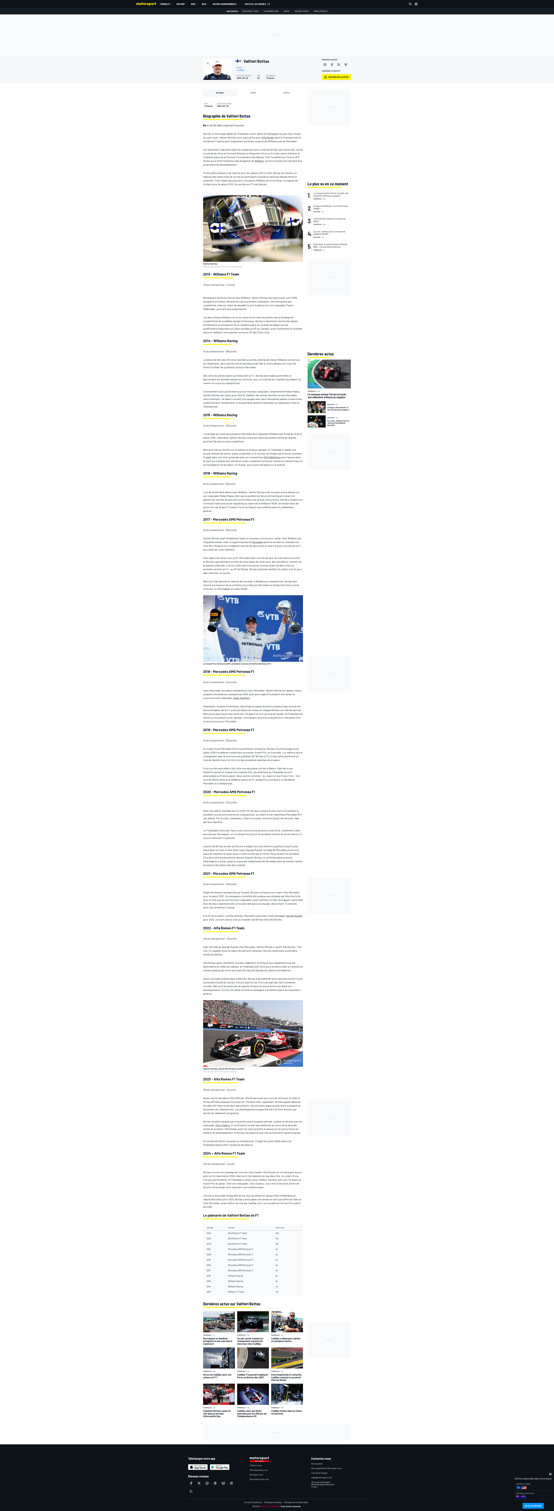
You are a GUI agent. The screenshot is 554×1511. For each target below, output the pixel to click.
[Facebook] (332, 65)
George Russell (294, 915)
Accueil (220, 92)
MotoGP (181, 4)
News (253, 92)
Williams (259, 160)
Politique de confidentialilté (296, 1502)
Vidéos (287, 11)
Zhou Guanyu (222, 1125)
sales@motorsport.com (321, 1477)
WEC (204, 4)
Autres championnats (224, 4)
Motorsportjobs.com (259, 1470)
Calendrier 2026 (271, 11)
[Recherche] (410, 4)
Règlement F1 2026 (250, 11)
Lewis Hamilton (241, 698)
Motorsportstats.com (259, 1479)
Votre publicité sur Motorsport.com (326, 1468)
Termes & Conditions (253, 1502)
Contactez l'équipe (319, 1473)
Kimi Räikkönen (272, 457)
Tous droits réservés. (290, 1506)
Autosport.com (256, 1474)
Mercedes (257, 542)
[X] (339, 65)
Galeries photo (302, 11)
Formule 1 (165, 4)
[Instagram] (325, 65)
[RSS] (191, 1491)
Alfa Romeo (268, 137)
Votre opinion (317, 1463)
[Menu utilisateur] (416, 4)
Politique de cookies (273, 1502)
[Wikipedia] (346, 65)
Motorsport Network (270, 1506)
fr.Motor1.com (256, 1465)
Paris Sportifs (320, 11)
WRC (193, 4)
